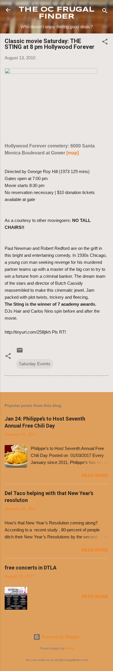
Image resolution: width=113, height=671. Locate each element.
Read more (94, 475)
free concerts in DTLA (31, 568)
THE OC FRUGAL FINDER (56, 13)
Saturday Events (34, 363)
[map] (72, 152)
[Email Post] (19, 352)
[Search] (104, 12)
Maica (69, 648)
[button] (104, 42)
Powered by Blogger (60, 636)
